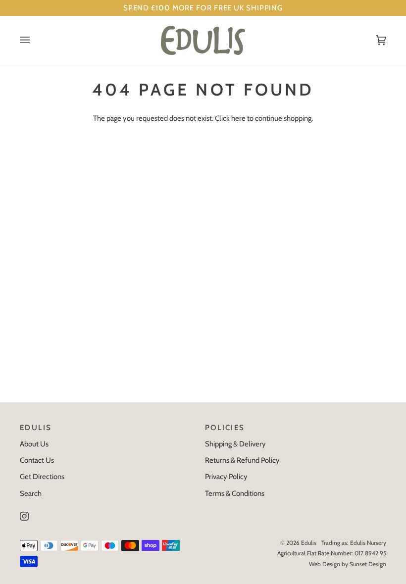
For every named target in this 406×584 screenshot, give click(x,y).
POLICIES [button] (225, 427)
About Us (34, 443)
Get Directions (42, 476)
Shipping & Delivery (235, 443)
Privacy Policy (226, 476)
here (238, 118)
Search (31, 493)
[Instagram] (24, 516)
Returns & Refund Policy (242, 460)
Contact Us (37, 460)
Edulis (308, 542)
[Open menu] (35, 40)
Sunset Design (368, 564)
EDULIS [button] (36, 427)
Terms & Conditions (234, 493)
